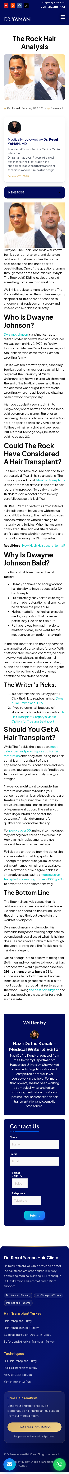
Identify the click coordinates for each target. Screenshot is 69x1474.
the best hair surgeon (44, 990)
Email (13, 1154)
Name (13, 1137)
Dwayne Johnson (16, 334)
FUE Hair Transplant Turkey (20, 1367)
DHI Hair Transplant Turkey (20, 1361)
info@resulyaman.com (53, 2)
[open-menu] (63, 17)
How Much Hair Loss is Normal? (43, 545)
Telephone (18, 1193)
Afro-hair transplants (50, 480)
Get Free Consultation (35, 1427)
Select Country (17, 1174)
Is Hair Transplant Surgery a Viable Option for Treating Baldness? (38, 716)
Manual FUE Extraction (18, 1374)
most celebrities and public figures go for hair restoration (31, 751)
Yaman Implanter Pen (17, 1381)
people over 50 (20, 830)
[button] (59, 192)
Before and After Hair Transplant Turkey (29, 1341)
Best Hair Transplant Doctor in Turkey (27, 1334)
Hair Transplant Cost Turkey (21, 1327)
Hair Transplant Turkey (18, 1320)
